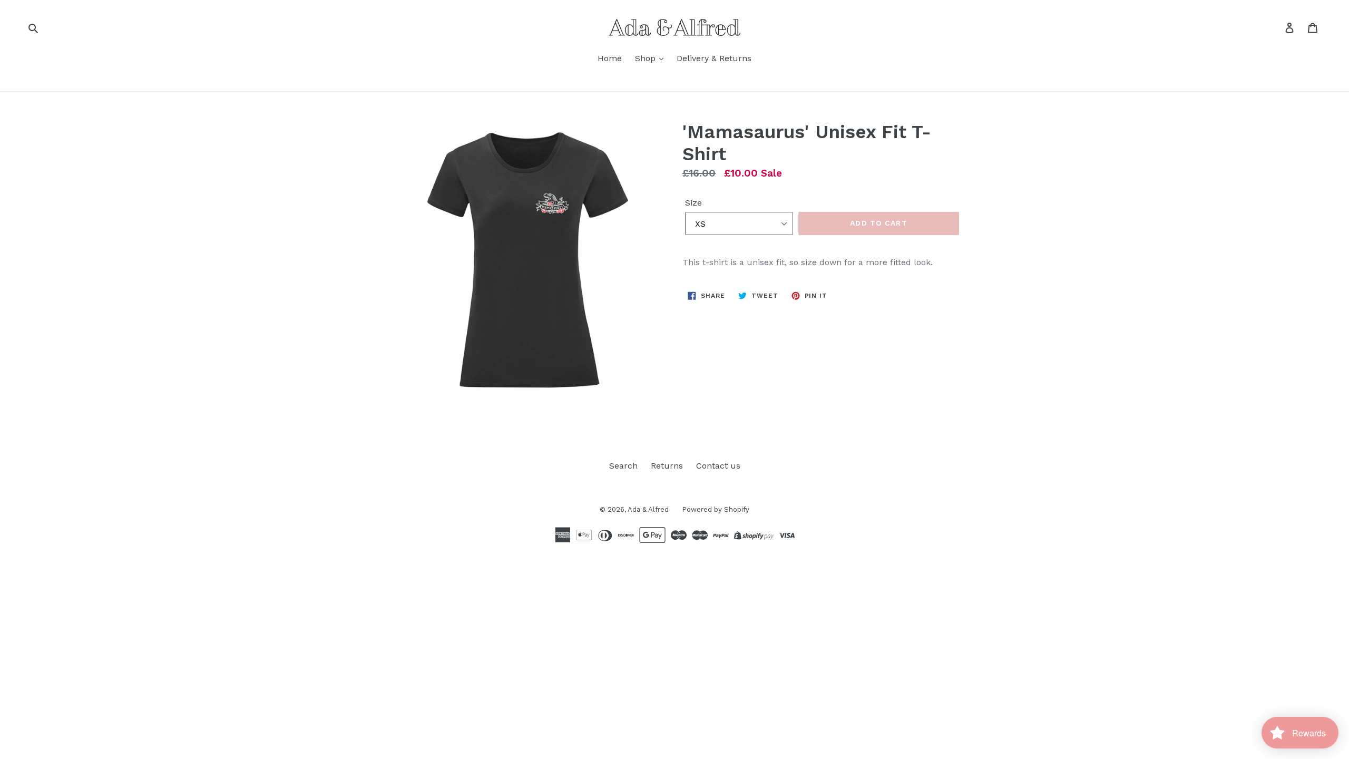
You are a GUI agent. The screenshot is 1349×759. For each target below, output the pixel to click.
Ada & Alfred (648, 509)
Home (610, 58)
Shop (646, 58)
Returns (667, 466)
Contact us (718, 466)
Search (623, 466)
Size (693, 203)
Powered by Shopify (715, 509)
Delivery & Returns (714, 58)
